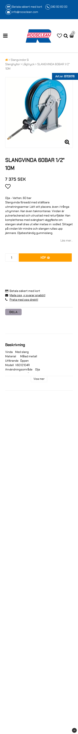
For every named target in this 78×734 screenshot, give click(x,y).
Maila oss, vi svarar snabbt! (27, 295)
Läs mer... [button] (67, 240)
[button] (59, 36)
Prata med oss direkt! (24, 299)
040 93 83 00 (59, 7)
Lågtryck (29, 64)
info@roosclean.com (25, 12)
